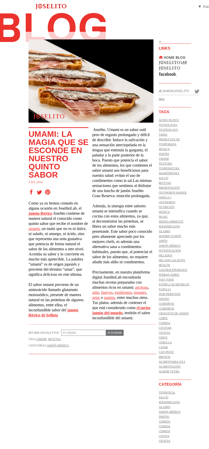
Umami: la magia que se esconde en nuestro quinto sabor (58, 154)
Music (163, 216)
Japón (163, 240)
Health (164, 265)
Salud (163, 178)
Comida (164, 323)
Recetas (54, 339)
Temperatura (169, 168)
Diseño (164, 298)
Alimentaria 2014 (172, 361)
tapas (163, 134)
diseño (164, 153)
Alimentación (169, 366)
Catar (163, 347)
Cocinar (165, 327)
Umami (41, 339)
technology (168, 129)
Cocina (164, 436)
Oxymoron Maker (172, 192)
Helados (165, 255)
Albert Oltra (169, 371)
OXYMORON (167, 202)
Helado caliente (172, 260)
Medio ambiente (171, 221)
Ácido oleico (169, 120)
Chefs (163, 337)
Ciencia (164, 332)
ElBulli (165, 289)
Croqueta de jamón (174, 313)
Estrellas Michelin (174, 284)
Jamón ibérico (58, 345)
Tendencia (167, 392)
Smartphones (169, 173)
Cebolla (165, 342)
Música (164, 211)
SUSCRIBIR (115, 332)
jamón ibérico (40, 213)
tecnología (168, 124)
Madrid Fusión (170, 236)
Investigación (170, 250)
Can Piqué (166, 352)
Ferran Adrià (169, 274)
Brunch (164, 356)
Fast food (166, 279)
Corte (163, 318)
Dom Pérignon (169, 294)
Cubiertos (166, 303)
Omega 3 (165, 197)
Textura (165, 163)
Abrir (162, 98)
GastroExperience (173, 269)
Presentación (169, 187)
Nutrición (166, 207)
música (164, 149)
